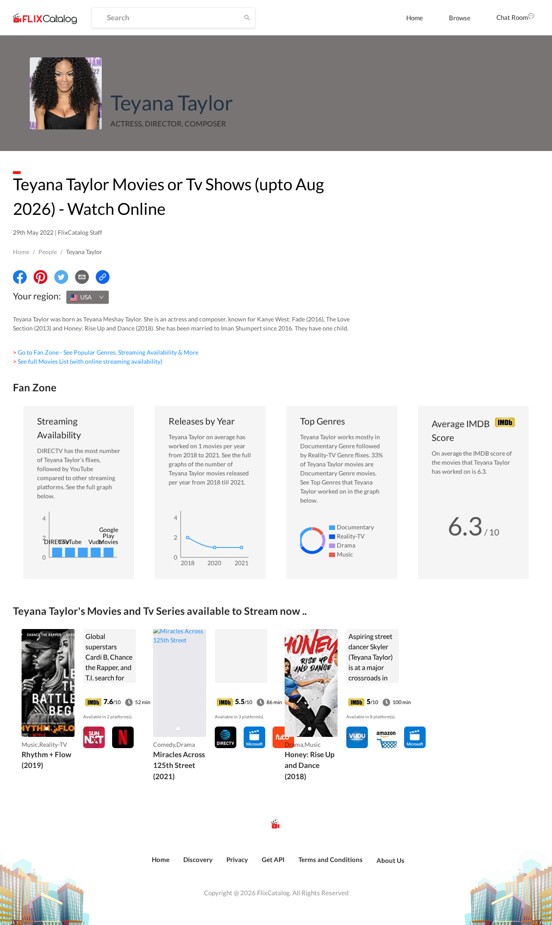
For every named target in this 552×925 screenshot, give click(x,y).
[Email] (82, 277)
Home (414, 18)
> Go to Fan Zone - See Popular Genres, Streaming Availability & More (105, 352)
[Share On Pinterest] (40, 277)
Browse (459, 18)
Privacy (237, 859)
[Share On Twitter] (61, 277)
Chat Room (512, 17)
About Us (390, 860)
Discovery (198, 859)
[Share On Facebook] (20, 277)
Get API (273, 859)
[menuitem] (414, 18)
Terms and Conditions (330, 859)
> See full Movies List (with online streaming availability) (87, 361)
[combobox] (87, 297)
